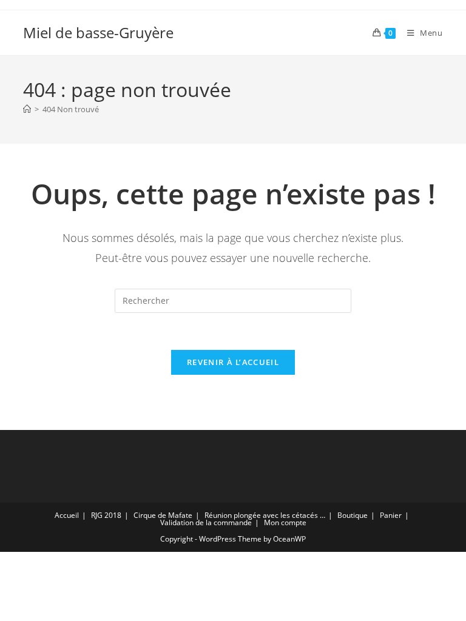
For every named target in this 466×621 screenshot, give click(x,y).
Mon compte (285, 522)
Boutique (352, 515)
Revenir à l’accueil (233, 362)
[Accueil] (27, 109)
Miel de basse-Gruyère (98, 32)
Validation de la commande (206, 522)
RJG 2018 (106, 515)
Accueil (67, 515)
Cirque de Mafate (162, 515)
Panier (391, 515)
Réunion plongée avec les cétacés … (264, 515)
